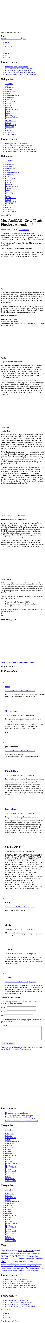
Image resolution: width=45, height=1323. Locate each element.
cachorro (6, 1256)
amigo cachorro (26, 1250)
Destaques (8, 99)
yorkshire (38, 1270)
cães (3, 1261)
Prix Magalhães (9, 611)
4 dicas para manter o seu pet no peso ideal (20, 72)
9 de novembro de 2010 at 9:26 (16, 751)
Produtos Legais (10, 125)
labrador (13, 1264)
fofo (16, 1261)
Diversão (8, 103)
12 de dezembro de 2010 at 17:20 (16, 929)
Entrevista (8, 107)
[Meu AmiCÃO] (22, 287)
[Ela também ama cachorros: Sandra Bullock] (1, 615)
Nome (3, 1007)
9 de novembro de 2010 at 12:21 (16, 775)
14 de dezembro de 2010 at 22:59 (16, 954)
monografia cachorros (29, 1264)
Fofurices (8, 115)
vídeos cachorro (19, 1270)
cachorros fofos (31, 1256)
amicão (14, 1250)
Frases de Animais (11, 117)
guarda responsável (6, 1264)
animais (4, 1253)
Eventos (8, 111)
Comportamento (10, 91)
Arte (6, 86)
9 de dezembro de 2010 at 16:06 (16, 907)
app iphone (10, 1253)
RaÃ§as (8, 129)
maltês (21, 1264)
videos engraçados (36, 1268)
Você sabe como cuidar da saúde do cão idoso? (21, 74)
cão (7, 1261)
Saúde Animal (10, 132)
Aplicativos (9, 84)
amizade (37, 1250)
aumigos (9, 609)
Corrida (7, 93)
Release (8, 131)
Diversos (8, 105)
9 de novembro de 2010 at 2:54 (16, 715)
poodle (30, 609)
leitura (17, 1264)
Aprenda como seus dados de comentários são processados (21, 1048)
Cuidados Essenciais (12, 95)
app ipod (26, 1253)
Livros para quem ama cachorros (16, 67)
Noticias (8, 123)
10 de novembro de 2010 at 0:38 (16, 851)
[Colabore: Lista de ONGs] (2, 615)
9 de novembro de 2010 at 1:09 (16, 691)
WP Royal (15, 1321)
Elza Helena (10, 809)
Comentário (5, 1025)
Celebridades (9, 88)
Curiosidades (9, 97)
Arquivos (8, 46)
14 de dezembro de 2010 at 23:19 (16, 982)
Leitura (7, 119)
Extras (7, 113)
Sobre (7, 44)
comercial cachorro (14, 1258)
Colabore (8, 89)
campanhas (5, 1259)
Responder (31, 691)
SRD (34, 609)
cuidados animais (25, 1259)
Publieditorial (9, 127)
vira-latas (39, 609)
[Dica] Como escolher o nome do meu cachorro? (18, 662)
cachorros (15, 609)
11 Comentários (24, 230)
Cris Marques (11, 711)
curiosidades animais (37, 1259)
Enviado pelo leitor (11, 109)
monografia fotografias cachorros (13, 1266)
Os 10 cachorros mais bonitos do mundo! (19, 69)
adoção (3, 1250)
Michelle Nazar (12, 771)
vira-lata (3, 1270)
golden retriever (38, 1261)
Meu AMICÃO (10, 121)
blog (38, 1253)
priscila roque (36, 1266)
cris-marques (23, 609)
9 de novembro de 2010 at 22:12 (16, 813)
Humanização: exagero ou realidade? (18, 71)
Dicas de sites (10, 101)
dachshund (11, 1261)
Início (7, 42)
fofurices (21, 1262)
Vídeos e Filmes (10, 134)
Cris (9, 233)
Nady (7, 687)
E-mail (4, 1011)
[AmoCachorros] (22, 29)
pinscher (25, 1266)
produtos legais (16, 1268)
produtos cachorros (6, 1268)
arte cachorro (33, 1253)
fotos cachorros (29, 1261)
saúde (22, 1268)
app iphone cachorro (19, 1253)
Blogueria (17, 233)
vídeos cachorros (31, 1270)
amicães (3, 609)
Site (2, 1015)
